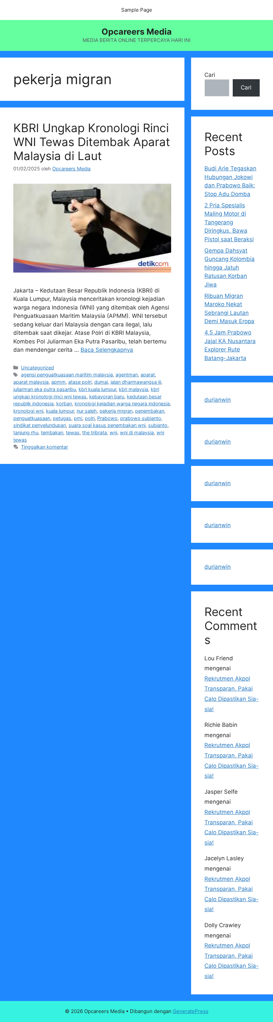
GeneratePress (190, 1011)
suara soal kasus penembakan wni (107, 425)
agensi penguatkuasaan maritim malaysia (67, 374)
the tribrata (94, 432)
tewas (73, 432)
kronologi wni (28, 411)
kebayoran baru (106, 396)
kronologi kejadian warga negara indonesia (122, 403)
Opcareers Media (137, 32)
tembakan (52, 432)
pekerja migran (116, 411)
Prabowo (107, 418)
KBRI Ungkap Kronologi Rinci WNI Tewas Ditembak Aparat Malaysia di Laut (91, 142)
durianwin (217, 399)
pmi (78, 418)
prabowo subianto (140, 418)
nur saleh (87, 411)
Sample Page (136, 10)
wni (113, 432)
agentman (127, 374)
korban (64, 403)
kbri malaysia (133, 389)
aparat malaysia (31, 382)
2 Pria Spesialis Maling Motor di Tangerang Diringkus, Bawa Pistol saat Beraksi (229, 222)
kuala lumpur (60, 411)
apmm (58, 382)
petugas (62, 418)
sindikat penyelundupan (39, 425)
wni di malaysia (137, 432)
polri (90, 418)
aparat (147, 374)
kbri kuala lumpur (97, 389)
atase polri (80, 382)
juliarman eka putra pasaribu (44, 389)
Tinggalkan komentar (44, 447)
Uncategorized (37, 367)
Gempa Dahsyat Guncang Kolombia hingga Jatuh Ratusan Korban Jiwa (229, 267)
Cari (209, 75)
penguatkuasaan (31, 418)
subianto (157, 425)
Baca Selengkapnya (107, 349)
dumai (101, 382)
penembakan (149, 411)
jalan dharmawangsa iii (136, 382)
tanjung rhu (25, 432)
